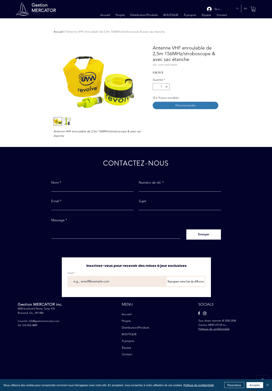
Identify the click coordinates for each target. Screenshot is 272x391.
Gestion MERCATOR (44, 7)
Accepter (255, 385)
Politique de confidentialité (198, 385)
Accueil (58, 31)
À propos (128, 341)
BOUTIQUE (129, 334)
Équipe (126, 347)
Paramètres (234, 385)
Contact (127, 354)
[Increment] (166, 86)
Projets (126, 321)
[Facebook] (199, 313)
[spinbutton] (161, 86)
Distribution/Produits (135, 327)
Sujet (142, 201)
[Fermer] (267, 385)
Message (58, 220)
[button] (254, 9)
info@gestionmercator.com (44, 321)
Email (55, 201)
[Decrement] (155, 86)
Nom (55, 182)
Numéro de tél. (150, 182)
